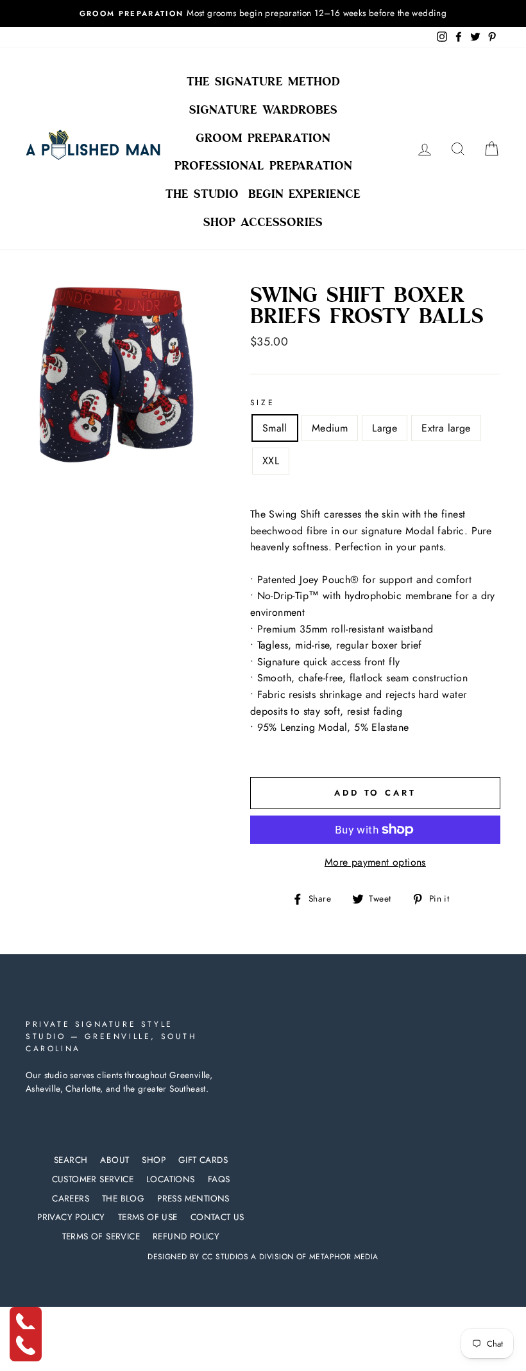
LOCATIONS (170, 1179)
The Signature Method (263, 81)
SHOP (153, 1159)
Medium (330, 428)
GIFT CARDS (203, 1159)
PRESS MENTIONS (193, 1198)
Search (70, 1159)
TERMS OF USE (148, 1216)
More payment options (375, 862)
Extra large (445, 428)
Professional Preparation (263, 165)
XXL (270, 460)
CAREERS (70, 1198)
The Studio (202, 194)
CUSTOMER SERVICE (92, 1179)
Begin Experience (304, 194)
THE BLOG (123, 1198)
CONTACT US (217, 1216)
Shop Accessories (263, 222)
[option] (263, 13)
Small (274, 428)
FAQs (219, 1179)
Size (262, 402)
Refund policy (186, 1236)
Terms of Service (101, 1236)
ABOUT (114, 1159)
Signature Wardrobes (263, 110)
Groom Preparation (263, 138)
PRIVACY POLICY (71, 1216)
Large (384, 428)
